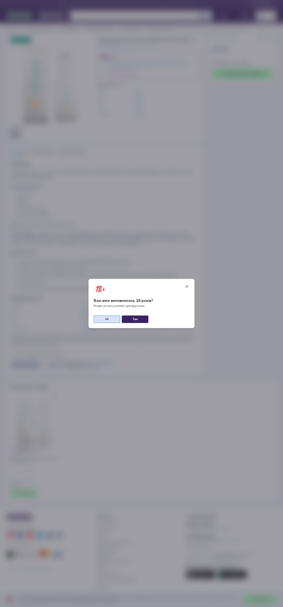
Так (135, 319)
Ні (107, 319)
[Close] (186, 286)
